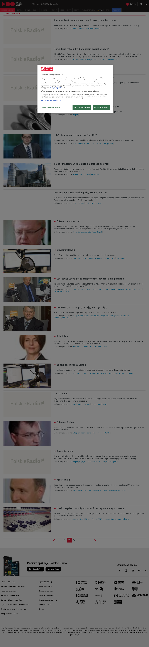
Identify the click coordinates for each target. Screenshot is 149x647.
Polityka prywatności (57, 88)
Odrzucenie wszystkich (82, 107)
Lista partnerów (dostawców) (51, 100)
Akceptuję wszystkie (101, 107)
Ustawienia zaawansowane (50, 107)
